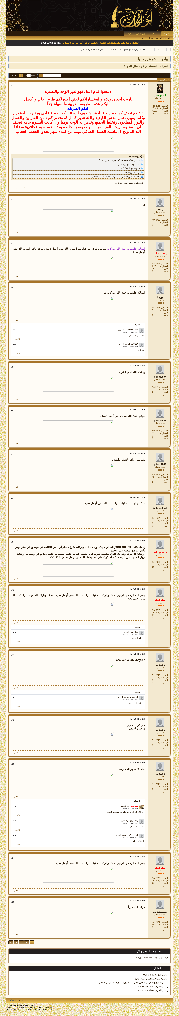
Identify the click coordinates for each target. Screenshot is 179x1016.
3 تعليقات (137, 801)
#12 (12, 720)
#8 (12, 498)
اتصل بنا (23, 1000)
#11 (12, 655)
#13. (15, 806)
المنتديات (167, 33)
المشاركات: (163, 108)
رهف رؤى (134, 820)
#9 (12, 542)
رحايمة (135, 632)
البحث (128, 33)
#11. (15, 697)
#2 (12, 200)
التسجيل (155, 33)
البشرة (125, 183)
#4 (12, 287)
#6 (12, 411)
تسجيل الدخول (142, 33)
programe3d (132, 697)
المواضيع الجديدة (163, 38)
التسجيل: (164, 106)
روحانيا (120, 183)
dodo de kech (160, 508)
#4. (14, 330)
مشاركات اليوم (146, 38)
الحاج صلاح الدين (131, 835)
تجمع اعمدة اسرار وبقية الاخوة (148, 978)
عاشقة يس (160, 665)
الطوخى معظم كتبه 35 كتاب (149, 986)
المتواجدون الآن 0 (160, 957)
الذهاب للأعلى (13, 1000)
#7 (12, 455)
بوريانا (160, 297)
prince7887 (132, 329)
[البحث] (41, 75)
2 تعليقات (137, 324)
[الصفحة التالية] (20, 75)
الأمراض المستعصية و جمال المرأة (93, 50)
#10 (12, 590)
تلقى (166, 111)
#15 (12, 902)
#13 (12, 764)
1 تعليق (137, 627)
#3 (12, 244)
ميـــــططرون (160, 911)
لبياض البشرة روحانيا (153, 59)
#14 (12, 858)
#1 (12, 86)
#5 (12, 367)
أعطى (165, 113)
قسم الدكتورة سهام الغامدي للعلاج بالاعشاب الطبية (130, 50)
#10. (15, 632)
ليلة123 (160, 209)
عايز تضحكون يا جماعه (152, 975)
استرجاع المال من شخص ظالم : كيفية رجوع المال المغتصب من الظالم (130, 982)
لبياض (115, 183)
